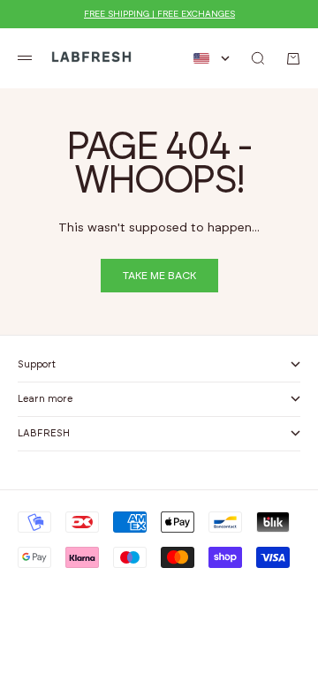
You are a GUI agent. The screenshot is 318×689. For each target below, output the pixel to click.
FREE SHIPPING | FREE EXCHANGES (159, 14)
